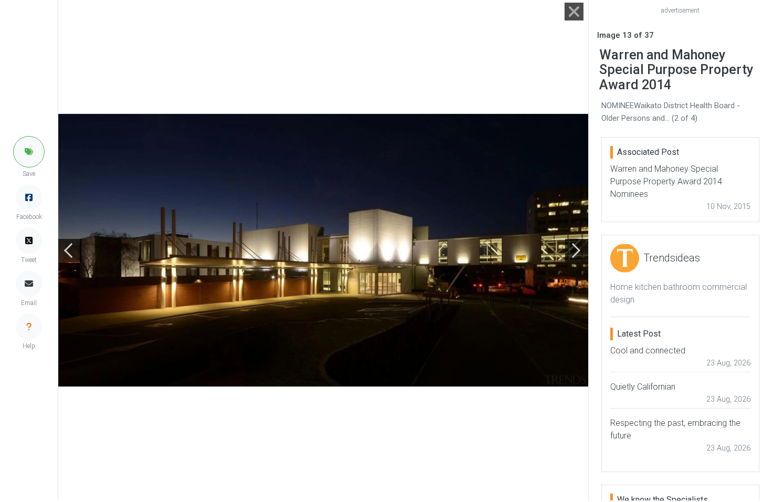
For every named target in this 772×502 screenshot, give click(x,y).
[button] (29, 152)
